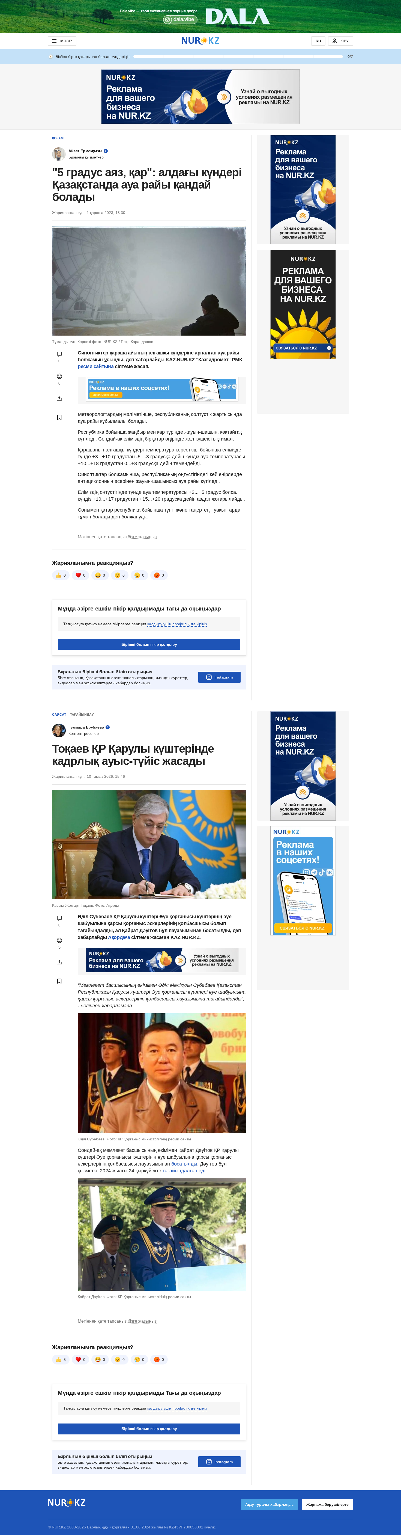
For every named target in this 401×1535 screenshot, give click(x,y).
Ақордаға (119, 937)
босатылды (184, 1164)
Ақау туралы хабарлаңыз (269, 1504)
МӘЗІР (66, 41)
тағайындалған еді (184, 1170)
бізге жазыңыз (142, 537)
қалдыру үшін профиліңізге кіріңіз (177, 624)
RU (318, 41)
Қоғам (58, 138)
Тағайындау (82, 715)
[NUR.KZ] (200, 40)
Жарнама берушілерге (327, 1504)
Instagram (223, 677)
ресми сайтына (95, 366)
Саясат (59, 715)
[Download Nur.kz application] (200, 16)
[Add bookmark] (59, 417)
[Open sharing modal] (59, 398)
